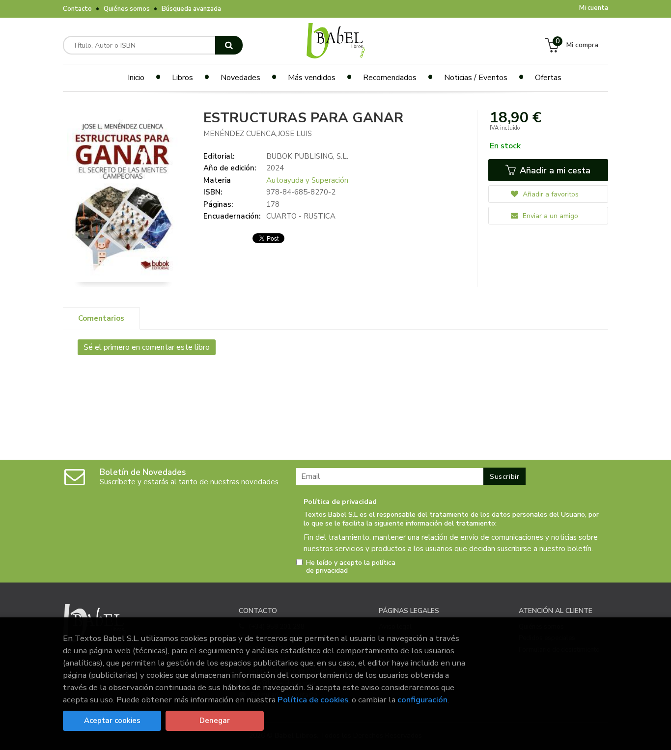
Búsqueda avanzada (191, 8)
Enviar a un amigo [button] (549, 216)
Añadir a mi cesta (553, 170)
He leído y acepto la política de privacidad (350, 567)
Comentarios (101, 318)
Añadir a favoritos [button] (550, 194)
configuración (422, 699)
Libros (182, 77)
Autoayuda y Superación (307, 180)
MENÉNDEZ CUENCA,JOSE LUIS (257, 134)
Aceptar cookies (112, 720)
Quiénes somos (127, 8)
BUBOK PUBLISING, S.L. (307, 156)
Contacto (77, 8)
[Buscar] (229, 45)
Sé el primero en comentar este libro (147, 347)
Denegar (214, 720)
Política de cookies (313, 699)
